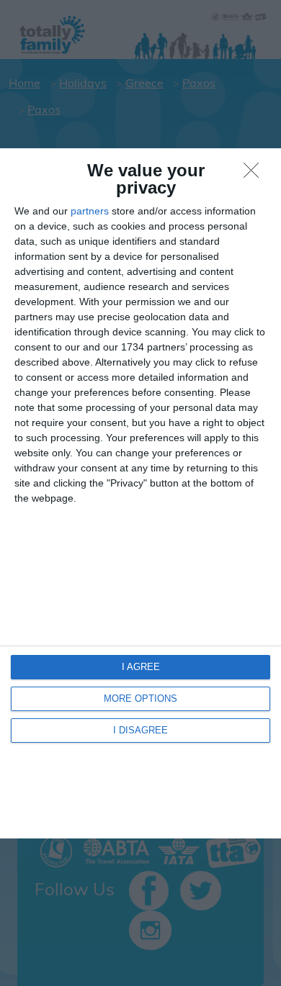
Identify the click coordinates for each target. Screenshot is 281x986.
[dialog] (140, 493)
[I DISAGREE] (255, 174)
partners (90, 211)
